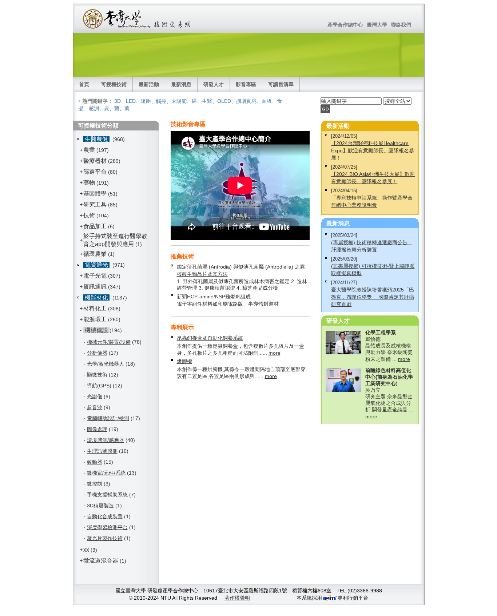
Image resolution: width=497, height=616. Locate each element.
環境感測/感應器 (105, 440)
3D (117, 101)
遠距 (146, 101)
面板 (267, 101)
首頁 (84, 84)
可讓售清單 (281, 84)
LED (131, 101)
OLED (224, 101)
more (275, 353)
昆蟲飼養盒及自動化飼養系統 (210, 338)
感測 (94, 108)
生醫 (207, 101)
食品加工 (95, 226)
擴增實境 (246, 101)
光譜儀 (94, 396)
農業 (89, 150)
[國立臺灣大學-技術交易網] (137, 18)
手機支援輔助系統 (107, 495)
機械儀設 (96, 330)
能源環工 (95, 319)
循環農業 (95, 254)
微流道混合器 (100, 560)
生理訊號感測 (102, 451)
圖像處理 (97, 429)
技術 (89, 215)
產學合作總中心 (345, 25)
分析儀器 (97, 353)
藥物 (89, 183)
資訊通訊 (95, 286)
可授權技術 (114, 84)
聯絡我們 (401, 25)
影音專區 (246, 84)
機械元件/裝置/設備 (109, 342)
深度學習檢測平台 (107, 527)
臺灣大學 (377, 25)
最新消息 (181, 84)
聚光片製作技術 (105, 538)
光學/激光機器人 (105, 364)
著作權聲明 (237, 598)
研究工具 (95, 204)
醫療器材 (95, 161)
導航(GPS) (99, 385)
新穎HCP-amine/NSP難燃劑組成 (214, 296)
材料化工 (95, 308)
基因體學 (95, 193)
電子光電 (95, 276)
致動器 (94, 462)
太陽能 (179, 101)
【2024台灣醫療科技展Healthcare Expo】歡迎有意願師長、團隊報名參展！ (372, 150)
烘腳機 (184, 361)
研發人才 (213, 84)
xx (86, 550)
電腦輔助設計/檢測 (108, 418)
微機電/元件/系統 (106, 473)
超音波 (94, 407)
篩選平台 (95, 172)
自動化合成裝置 (105, 516)
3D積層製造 (100, 505)
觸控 (161, 101)
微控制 (94, 484)
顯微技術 (97, 375)
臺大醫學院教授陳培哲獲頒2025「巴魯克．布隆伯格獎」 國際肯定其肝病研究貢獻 (372, 297)
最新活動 (149, 84)
